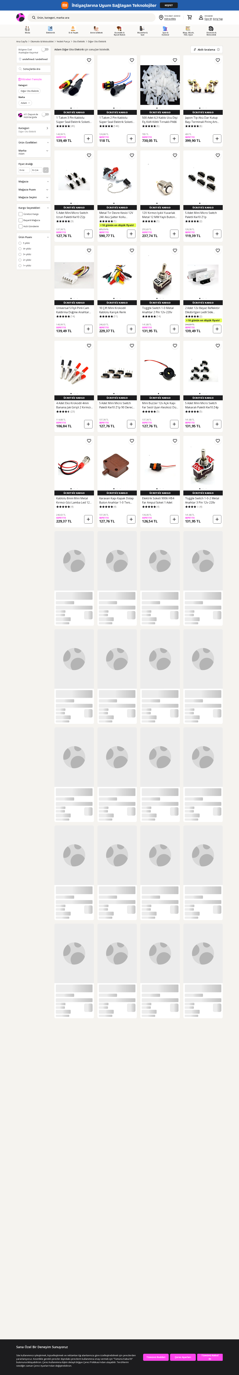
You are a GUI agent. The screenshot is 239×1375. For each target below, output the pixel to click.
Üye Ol (208, 18)
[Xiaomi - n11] (119, 5)
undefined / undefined (35, 59)
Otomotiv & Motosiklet (42, 41)
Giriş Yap (218, 18)
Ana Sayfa (21, 41)
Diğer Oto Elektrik (97, 41)
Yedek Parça (63, 41)
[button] (71, 108)
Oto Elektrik (79, 41)
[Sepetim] (189, 17)
